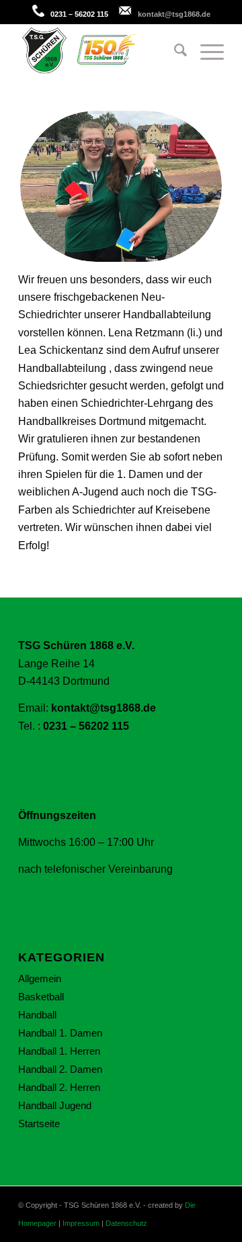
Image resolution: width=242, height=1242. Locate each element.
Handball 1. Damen (60, 1033)
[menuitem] (174, 50)
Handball (37, 1014)
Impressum (81, 1223)
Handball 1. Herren (59, 1051)
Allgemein (39, 978)
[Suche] (174, 50)
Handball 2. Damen (60, 1069)
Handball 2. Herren (59, 1087)
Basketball (41, 996)
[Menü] (205, 50)
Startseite (39, 1123)
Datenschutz (126, 1223)
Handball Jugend (54, 1105)
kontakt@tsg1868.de (174, 14)
